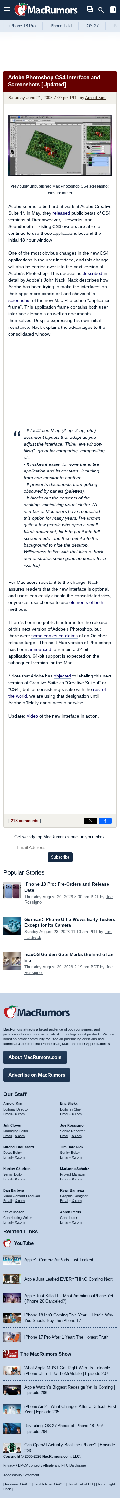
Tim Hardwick (71, 1147)
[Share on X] (90, 821)
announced (39, 649)
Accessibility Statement (21, 1475)
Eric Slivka (68, 1103)
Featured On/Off (18, 1484)
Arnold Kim (95, 97)
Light (111, 1484)
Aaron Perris (70, 1212)
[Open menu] (7, 10)
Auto (101, 1484)
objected (62, 675)
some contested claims (54, 635)
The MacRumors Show (45, 1354)
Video (32, 716)
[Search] (103, 9)
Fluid (73, 1484)
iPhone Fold (61, 25)
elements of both (86, 602)
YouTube (24, 1243)
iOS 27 (92, 25)
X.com (20, 1114)
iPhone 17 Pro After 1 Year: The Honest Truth (66, 1337)
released (61, 213)
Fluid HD (86, 1484)
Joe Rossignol (72, 1125)
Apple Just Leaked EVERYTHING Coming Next (68, 1279)
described (92, 273)
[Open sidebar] (113, 10)
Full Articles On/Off (50, 1484)
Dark (7, 1489)
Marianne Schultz (74, 1168)
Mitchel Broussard (18, 1147)
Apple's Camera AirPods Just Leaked (58, 1259)
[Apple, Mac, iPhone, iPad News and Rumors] (46, 16)
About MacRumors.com (34, 1057)
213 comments (24, 820)
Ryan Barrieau (72, 1190)
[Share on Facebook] (105, 821)
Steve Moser (13, 1212)
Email (7, 1114)
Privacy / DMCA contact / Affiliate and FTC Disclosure (44, 1465)
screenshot (19, 300)
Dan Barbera (13, 1190)
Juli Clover (12, 1125)
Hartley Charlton (17, 1168)
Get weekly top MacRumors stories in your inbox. (60, 836)
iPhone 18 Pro (22, 25)
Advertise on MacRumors (36, 1074)
